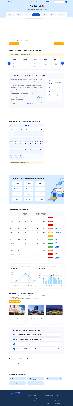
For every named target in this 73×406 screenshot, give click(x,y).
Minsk (14, 364)
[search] (66, 2)
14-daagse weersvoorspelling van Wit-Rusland (31, 97)
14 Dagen (19, 14)
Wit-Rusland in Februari (57, 221)
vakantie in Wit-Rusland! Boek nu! (31, 103)
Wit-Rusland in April (58, 228)
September (36, 14)
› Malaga (35, 398)
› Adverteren (47, 400)
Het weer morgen (14, 383)
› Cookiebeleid (57, 403)
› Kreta (35, 395)
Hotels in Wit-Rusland (14, 301)
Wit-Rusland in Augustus (57, 243)
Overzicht (11, 14)
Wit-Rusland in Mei (58, 232)
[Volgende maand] (42, 125)
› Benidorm (29, 395)
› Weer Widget (48, 403)
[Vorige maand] (11, 125)
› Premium (47, 398)
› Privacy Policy (57, 400)
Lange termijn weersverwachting (32, 379)
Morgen (61, 14)
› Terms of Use (57, 398)
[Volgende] (62, 63)
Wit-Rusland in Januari (59, 217)
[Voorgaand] (9, 63)
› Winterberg (29, 398)
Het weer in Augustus (51, 378)
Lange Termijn (44, 14)
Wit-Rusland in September (57, 247)
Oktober (58, 43)
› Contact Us (57, 395)
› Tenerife (29, 400)
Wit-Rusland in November (57, 254)
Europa (32, 1)
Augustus (27, 14)
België (28, 1)
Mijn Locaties (39, 1)
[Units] (48, 1)
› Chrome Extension (49, 395)
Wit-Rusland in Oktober (57, 250)
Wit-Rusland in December (57, 258)
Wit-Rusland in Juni (58, 235)
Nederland (23, 1)
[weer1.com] (11, 1)
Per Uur (52, 14)
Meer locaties (12, 368)
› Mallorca (36, 400)
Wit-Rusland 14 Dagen (14, 378)
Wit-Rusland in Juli (58, 239)
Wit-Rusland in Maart (59, 225)
